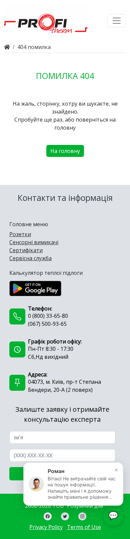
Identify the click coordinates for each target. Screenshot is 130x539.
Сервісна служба (30, 258)
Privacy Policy (46, 527)
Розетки (20, 234)
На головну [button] (65, 151)
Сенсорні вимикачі (33, 242)
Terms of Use (84, 527)
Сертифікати (26, 250)
